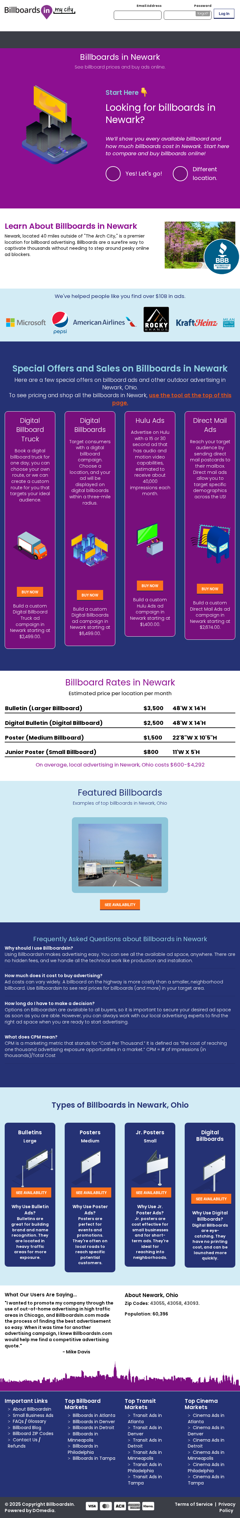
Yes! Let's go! (144, 173)
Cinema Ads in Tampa (206, 1480)
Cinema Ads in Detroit (206, 1443)
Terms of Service (194, 1504)
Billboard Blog (27, 1427)
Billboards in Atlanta (94, 1415)
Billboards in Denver (94, 1421)
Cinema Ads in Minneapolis (206, 1455)
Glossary (37, 1421)
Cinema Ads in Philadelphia (206, 1467)
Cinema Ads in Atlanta (206, 1418)
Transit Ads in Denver (145, 1430)
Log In (224, 13)
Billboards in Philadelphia (83, 1449)
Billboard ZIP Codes (33, 1433)
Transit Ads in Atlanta (145, 1418)
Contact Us (25, 1440)
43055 (157, 1303)
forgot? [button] (203, 13)
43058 (174, 1303)
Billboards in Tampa (94, 1458)
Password (203, 5)
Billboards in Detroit (93, 1427)
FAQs (18, 1421)
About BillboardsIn (32, 1409)
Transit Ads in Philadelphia (145, 1467)
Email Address (149, 5)
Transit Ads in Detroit (145, 1443)
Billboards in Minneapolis (83, 1437)
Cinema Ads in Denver (206, 1430)
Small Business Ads (33, 1415)
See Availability (120, 904)
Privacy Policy (226, 1507)
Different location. (205, 173)
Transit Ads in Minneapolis (145, 1455)
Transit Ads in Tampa (145, 1480)
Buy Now (30, 591)
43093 (191, 1303)
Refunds (17, 1446)
